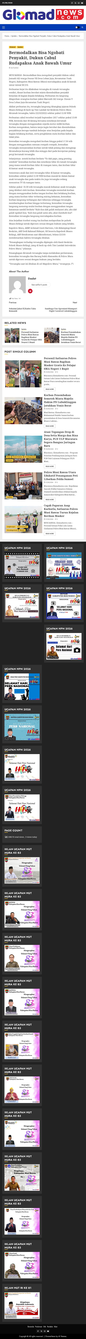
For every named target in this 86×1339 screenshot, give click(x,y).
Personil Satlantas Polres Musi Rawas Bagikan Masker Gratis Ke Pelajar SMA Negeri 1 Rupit (31, 337)
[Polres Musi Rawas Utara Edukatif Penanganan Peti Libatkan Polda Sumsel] (23, 485)
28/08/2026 (50, 409)
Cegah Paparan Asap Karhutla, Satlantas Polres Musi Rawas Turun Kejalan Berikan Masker (61, 510)
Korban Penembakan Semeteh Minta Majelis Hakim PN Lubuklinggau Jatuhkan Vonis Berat (71, 337)
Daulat (32, 278)
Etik (44, 1326)
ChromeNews (50, 1336)
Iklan (55, 1326)
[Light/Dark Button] (77, 27)
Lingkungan (11, 527)
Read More (50, 389)
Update (20, 47)
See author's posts (39, 284)
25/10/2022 (14, 68)
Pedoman (38, 1326)
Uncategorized (30, 457)
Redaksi (50, 1326)
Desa (8, 457)
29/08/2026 (50, 372)
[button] (3, 27)
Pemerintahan (17, 457)
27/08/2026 (49, 482)
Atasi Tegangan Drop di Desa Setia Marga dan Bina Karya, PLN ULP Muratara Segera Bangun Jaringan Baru (61, 438)
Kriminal (12, 47)
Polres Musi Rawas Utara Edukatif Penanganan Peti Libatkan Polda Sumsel (61, 475)
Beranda (31, 1326)
